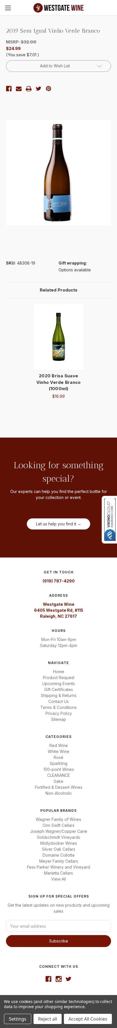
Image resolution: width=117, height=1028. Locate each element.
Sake (58, 781)
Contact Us (58, 701)
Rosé (58, 757)
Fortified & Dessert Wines (58, 787)
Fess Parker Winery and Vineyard (58, 867)
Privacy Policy (58, 713)
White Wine (58, 751)
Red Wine (58, 745)
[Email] (19, 89)
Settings (17, 1019)
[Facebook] (9, 89)
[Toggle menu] (8, 8)
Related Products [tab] (59, 290)
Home (58, 671)
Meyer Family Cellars (58, 861)
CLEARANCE (58, 775)
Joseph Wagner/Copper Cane (58, 831)
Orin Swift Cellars (58, 825)
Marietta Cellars (58, 873)
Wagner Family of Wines (58, 819)
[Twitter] (38, 89)
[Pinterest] (48, 89)
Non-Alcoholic (58, 793)
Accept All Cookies (87, 1019)
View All (58, 879)
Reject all (47, 1019)
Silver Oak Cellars (58, 849)
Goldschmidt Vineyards (58, 837)
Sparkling (58, 763)
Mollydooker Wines (58, 843)
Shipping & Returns (58, 695)
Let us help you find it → (58, 523)
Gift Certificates (58, 689)
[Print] (29, 89)
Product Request (58, 677)
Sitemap (58, 719)
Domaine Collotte (59, 855)
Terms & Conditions (58, 707)
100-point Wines (58, 769)
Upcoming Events (58, 683)
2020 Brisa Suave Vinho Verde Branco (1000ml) (58, 382)
